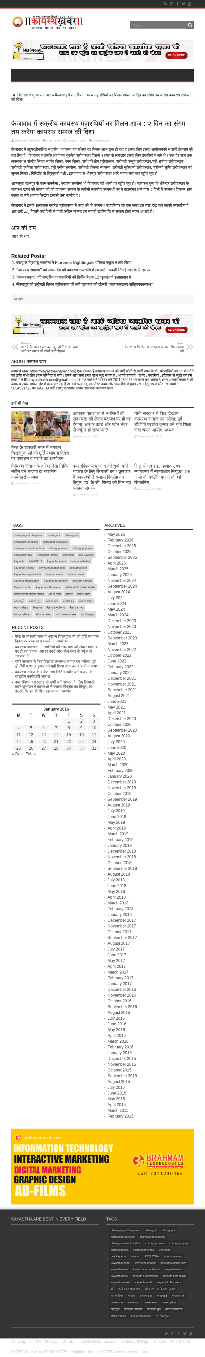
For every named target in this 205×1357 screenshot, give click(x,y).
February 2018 (121, 909)
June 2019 (117, 817)
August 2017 (119, 943)
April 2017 (117, 966)
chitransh (68, 554)
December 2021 (122, 678)
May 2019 (116, 822)
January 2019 (120, 845)
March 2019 (118, 834)
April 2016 (117, 1035)
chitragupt (54, 535)
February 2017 (121, 978)
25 (18, 748)
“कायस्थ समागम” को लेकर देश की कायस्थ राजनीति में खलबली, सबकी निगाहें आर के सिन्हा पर (83, 270)
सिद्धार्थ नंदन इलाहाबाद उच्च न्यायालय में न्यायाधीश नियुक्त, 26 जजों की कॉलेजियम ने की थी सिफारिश (162, 474)
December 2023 (122, 621)
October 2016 (120, 1001)
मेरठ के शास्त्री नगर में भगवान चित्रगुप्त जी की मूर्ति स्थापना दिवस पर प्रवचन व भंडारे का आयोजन (40, 453)
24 (94, 741)
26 (31, 748)
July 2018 (116, 880)
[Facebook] (177, 4)
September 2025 (122, 557)
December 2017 (122, 920)
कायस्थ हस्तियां (21, 607)
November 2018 (122, 857)
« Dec (17, 754)
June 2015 (117, 1093)
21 (56, 741)
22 (68, 741)
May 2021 (116, 707)
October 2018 (120, 863)
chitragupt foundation (55, 541)
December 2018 (122, 851)
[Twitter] (183, 4)
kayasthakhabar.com (52, 567)
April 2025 (117, 563)
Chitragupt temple (47, 554)
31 (94, 748)
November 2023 (122, 626)
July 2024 (116, 598)
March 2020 (118, 765)
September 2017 (122, 937)
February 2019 (121, 840)
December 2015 (122, 1058)
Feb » (31, 754)
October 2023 (120, 632)
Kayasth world (22, 587)
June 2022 (117, 661)
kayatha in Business (48, 587)
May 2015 (116, 1099)
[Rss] (165, 4)
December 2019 (122, 782)
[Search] (190, 25)
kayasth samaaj (82, 580)
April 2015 (117, 1105)
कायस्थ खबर (34, 140)
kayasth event (54, 574)
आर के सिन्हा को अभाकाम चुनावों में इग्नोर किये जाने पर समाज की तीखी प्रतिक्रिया (49, 347)
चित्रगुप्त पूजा (76, 607)
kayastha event (56, 561)
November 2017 (122, 926)
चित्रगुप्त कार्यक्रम (55, 607)
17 (94, 735)
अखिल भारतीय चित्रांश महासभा (29, 594)
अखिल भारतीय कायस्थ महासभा (80, 587)
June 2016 (117, 1024)
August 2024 (119, 592)
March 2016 (118, 1041)
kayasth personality (56, 580)
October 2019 (120, 793)
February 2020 (121, 770)
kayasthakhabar (80, 561)
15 (68, 735)
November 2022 (122, 649)
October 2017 (120, 932)
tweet (18, 299)
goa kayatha (86, 554)
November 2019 (122, 788)
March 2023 (118, 644)
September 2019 (122, 799)
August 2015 (119, 1081)
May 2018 (116, 891)
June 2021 (117, 701)
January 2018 (120, 914)
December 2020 (122, 719)
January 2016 (120, 1053)
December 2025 (122, 546)
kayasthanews (78, 567)
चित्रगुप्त (37, 607)
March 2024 (118, 615)
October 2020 (120, 724)
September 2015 (122, 1076)
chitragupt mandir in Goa (29, 548)
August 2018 (119, 874)
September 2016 (122, 1007)
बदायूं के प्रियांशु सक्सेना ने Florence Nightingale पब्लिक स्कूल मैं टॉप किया (74, 262)
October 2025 (120, 552)
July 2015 (116, 1087)
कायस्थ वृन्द (68, 600)
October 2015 (120, 1070)
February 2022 (121, 667)
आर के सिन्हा (54, 594)
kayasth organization (26, 580)
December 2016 (122, 989)
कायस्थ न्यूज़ (35, 600)
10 (94, 728)
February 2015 (121, 1116)
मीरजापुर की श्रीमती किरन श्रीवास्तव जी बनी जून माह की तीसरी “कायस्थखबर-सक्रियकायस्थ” (84, 284)
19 (31, 741)
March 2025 (118, 569)
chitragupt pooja (82, 548)
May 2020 (116, 753)
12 (31, 735)
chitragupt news (58, 548)
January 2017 (120, 984)
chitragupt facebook (26, 541)
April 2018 (117, 897)
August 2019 (119, 805)
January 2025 (120, 575)
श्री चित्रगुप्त (87, 614)
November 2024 (122, 580)
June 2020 (117, 747)
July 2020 (116, 742)
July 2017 (116, 949)
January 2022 (120, 672)
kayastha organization (27, 574)
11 (18, 735)
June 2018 (117, 886)
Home (22, 95)
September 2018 (122, 868)
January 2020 (120, 776)
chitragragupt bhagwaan (28, 535)
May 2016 (116, 1030)
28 (56, 748)
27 (44, 748)
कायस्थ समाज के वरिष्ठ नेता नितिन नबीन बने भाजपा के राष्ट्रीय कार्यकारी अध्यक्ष (40, 471)
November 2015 (122, 1064)
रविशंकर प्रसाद (43, 614)
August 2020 (119, 736)
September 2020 (122, 730)
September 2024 (122, 586)
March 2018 (118, 903)
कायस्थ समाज (85, 600)
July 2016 (116, 1018)
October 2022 (120, 655)
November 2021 (122, 684)
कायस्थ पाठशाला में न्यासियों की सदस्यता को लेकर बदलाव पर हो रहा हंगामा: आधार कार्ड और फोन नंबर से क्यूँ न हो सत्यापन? (102, 422)
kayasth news (76, 574)
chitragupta (71, 535)
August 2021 (119, 696)
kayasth (19, 561)
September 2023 (122, 638)
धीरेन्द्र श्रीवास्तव (22, 614)
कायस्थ (69, 594)
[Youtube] (189, 4)
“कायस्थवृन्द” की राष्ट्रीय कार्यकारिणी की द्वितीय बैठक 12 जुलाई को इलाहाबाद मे (73, 277)
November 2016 (122, 995)
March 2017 (118, 972)
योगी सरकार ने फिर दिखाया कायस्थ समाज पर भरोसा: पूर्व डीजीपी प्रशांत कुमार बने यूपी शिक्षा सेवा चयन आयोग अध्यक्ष (162, 422)
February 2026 (121, 540)
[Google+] (171, 4)
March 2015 (118, 1110)
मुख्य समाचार (41, 95)
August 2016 (119, 1012)
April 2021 (117, 713)
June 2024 (117, 603)
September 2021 (122, 690)
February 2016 (121, 1047)
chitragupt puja (23, 554)
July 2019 (116, 811)
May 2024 (116, 609)
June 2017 (117, 955)
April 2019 (117, 828)
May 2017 (116, 961)
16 (81, 735)
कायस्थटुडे (19, 600)
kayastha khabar (24, 567)
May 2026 (116, 534)
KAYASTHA (35, 561)
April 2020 (117, 759)
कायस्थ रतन (52, 600)
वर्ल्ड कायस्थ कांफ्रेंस (66, 614)
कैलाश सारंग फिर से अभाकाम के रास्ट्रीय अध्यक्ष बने (154, 347)
